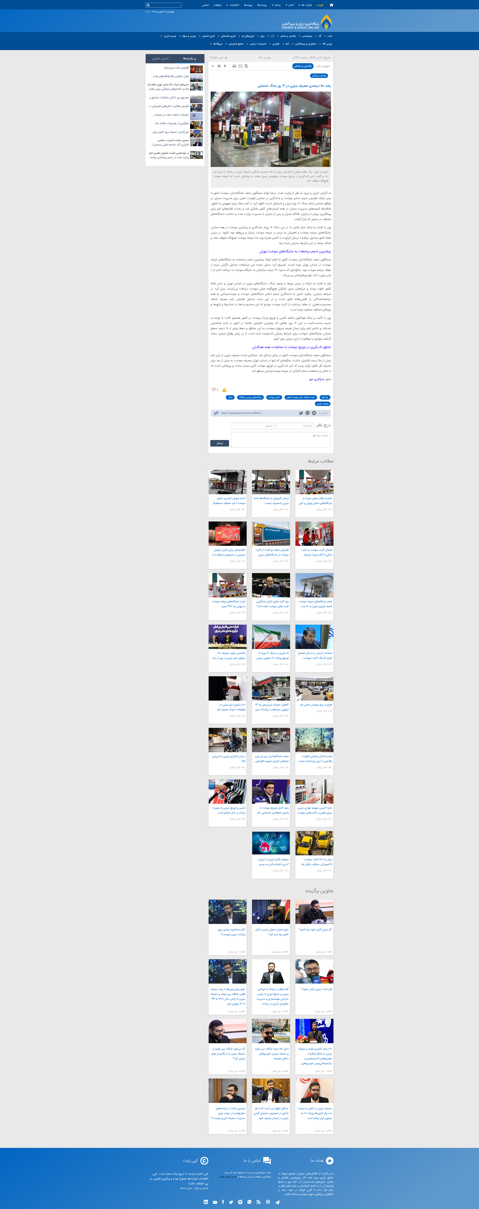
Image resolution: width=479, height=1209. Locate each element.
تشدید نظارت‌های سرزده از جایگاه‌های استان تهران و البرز (315, 501)
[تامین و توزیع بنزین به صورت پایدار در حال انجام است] (227, 791)
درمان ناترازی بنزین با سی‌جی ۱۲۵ (228, 759)
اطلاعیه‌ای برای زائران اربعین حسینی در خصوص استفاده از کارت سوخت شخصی (229, 552)
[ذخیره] (246, 66)
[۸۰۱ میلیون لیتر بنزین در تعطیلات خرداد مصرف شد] (227, 688)
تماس (205, 5)
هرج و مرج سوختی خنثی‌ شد (316, 704)
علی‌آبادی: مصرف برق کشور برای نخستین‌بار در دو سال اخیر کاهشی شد (170, 132)
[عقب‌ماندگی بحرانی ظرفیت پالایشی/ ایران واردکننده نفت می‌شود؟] (314, 740)
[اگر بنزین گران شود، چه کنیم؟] (314, 912)
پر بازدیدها (189, 58)
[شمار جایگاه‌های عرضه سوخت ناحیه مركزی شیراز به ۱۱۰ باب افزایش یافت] (314, 585)
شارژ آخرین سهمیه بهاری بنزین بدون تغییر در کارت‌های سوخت (315, 810)
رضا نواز (325, 397)
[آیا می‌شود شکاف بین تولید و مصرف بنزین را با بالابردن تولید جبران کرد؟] (227, 1031)
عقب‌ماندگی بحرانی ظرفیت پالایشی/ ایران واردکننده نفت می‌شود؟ (315, 759)
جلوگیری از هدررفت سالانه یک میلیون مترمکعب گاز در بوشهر (172, 123)
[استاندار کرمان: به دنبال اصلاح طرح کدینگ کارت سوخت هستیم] (314, 637)
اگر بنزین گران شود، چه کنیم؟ (315, 929)
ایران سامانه (186, 1188)
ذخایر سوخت (274, 397)
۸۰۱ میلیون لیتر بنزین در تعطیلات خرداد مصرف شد (231, 707)
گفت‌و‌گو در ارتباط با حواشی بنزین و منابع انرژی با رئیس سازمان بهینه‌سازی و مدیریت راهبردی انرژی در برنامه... (272, 996)
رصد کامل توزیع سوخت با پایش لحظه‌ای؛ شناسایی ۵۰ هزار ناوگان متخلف (273, 810)
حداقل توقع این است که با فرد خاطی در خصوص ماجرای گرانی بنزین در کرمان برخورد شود (271, 1113)
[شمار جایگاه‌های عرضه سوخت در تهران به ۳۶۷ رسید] (227, 585)
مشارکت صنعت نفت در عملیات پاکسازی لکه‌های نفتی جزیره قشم (170, 115)
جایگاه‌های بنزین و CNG (250, 397)
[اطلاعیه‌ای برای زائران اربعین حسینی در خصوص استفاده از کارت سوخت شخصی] (227, 534)
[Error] (223, 390)
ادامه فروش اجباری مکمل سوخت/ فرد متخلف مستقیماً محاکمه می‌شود (229, 501)
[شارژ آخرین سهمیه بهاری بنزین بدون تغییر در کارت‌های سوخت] (314, 791)
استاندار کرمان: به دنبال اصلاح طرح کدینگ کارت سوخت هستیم (315, 656)
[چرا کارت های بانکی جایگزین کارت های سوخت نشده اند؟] (271, 585)
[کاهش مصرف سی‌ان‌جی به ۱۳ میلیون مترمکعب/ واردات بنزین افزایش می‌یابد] (271, 688)
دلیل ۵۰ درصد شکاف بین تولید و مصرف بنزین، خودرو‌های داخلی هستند (272, 1054)
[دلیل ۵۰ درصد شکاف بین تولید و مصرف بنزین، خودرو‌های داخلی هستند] (271, 1031)
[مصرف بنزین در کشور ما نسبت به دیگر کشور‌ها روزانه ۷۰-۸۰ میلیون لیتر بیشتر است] (314, 1091)
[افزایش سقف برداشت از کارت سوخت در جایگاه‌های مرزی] (271, 534)
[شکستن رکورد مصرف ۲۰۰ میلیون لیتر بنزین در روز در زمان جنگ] (227, 637)
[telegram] (314, 414)
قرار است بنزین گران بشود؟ (316, 989)
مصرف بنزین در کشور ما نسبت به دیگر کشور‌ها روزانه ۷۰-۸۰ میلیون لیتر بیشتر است (315, 1113)
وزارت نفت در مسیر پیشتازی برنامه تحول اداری (169, 157)
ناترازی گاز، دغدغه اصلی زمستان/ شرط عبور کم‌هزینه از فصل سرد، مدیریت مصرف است (170, 144)
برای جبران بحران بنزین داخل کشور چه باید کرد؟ (272, 932)
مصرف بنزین (322, 404)
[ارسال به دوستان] (240, 66)
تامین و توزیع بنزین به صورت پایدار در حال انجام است (229, 810)
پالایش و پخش (303, 66)
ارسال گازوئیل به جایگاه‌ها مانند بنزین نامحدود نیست (271, 501)
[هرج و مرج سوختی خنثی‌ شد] (314, 688)
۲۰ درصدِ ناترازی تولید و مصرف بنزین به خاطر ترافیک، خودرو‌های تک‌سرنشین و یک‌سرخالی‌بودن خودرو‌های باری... (315, 1056)
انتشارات (234, 5)
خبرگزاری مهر (316, 379)
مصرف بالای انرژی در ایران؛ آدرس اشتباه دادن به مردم (273, 862)
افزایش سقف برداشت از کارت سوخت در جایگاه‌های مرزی (272, 552)
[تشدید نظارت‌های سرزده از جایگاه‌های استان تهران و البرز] (314, 482)
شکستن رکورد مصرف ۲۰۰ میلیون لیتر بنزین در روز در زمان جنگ (228, 656)
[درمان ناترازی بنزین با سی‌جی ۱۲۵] (227, 740)
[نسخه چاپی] (234, 66)
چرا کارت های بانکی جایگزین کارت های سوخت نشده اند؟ (272, 604)
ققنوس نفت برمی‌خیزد (176, 67)
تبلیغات (217, 5)
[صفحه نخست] (331, 5)
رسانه (278, 5)
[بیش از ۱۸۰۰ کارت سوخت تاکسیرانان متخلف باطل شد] (314, 843)
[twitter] (301, 413)
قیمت (320, 5)
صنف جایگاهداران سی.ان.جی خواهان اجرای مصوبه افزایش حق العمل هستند (272, 759)
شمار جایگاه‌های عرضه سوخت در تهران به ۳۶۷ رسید (228, 604)
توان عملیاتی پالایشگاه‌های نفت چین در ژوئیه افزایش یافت (171, 76)
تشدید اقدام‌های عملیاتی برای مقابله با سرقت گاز (168, 89)
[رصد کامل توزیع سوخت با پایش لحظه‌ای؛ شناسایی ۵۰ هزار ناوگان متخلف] (271, 791)
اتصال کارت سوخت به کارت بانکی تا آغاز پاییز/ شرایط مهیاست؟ (316, 552)
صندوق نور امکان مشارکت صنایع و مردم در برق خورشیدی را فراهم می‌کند (169, 97)
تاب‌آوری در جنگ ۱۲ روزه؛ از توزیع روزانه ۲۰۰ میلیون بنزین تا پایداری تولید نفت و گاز (271, 656)
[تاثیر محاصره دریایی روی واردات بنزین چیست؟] (227, 912)
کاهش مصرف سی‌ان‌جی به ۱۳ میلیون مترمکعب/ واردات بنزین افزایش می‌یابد (271, 707)
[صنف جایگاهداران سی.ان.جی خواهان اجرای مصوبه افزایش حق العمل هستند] (271, 740)
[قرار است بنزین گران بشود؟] (314, 971)
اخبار (291, 5)
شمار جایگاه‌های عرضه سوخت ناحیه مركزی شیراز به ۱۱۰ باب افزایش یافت (315, 604)
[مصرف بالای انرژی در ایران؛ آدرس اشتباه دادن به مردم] (271, 843)
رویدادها (262, 5)
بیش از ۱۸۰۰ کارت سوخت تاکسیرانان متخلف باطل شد (316, 862)
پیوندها (248, 5)
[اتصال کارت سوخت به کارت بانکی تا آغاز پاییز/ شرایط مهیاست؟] (314, 534)
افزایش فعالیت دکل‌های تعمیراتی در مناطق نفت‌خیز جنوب (169, 106)
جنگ (230, 397)
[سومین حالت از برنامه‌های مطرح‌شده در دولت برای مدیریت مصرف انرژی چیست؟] (227, 1091)
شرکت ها (307, 5)
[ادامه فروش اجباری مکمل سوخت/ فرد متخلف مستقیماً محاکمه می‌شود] (227, 482)
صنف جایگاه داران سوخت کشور (301, 397)
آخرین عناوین (160, 58)
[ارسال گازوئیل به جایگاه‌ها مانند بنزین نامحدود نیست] (271, 482)
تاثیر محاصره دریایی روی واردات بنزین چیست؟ (231, 932)
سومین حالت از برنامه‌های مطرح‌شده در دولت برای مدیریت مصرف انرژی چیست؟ (228, 1113)
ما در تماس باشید (228, 1177)
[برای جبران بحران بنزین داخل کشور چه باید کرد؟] (271, 912)
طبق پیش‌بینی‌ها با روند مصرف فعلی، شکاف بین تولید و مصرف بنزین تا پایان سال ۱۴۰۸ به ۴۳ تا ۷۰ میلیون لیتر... (227, 996)
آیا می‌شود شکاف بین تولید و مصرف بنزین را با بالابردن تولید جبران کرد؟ (228, 1054)
